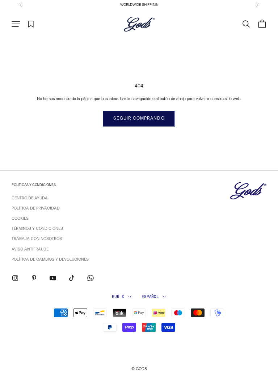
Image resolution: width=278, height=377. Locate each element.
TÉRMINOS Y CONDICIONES (37, 228)
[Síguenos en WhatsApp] (90, 278)
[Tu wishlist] (31, 24)
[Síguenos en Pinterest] (34, 278)
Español (150, 296)
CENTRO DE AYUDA (30, 198)
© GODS (139, 368)
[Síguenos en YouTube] (52, 278)
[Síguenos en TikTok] (71, 278)
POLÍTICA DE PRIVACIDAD (36, 208)
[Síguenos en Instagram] (15, 278)
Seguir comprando (138, 118)
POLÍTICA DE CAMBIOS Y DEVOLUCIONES (50, 259)
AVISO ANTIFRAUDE (30, 249)
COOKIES (20, 218)
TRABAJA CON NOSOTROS (37, 238)
